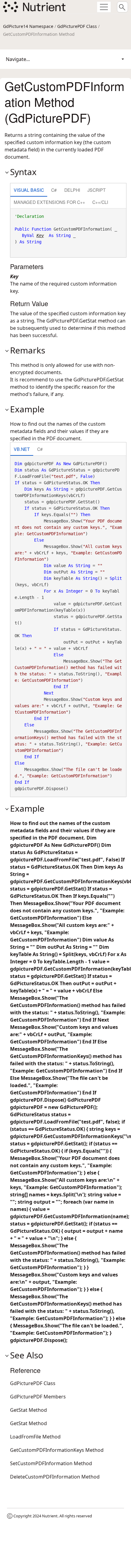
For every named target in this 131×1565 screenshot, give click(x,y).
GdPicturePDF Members (38, 1396)
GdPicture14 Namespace (28, 26)
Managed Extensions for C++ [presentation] (49, 202)
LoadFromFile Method (35, 1436)
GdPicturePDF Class (77, 26)
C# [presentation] (54, 190)
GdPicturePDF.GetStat (71, 320)
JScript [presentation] (96, 190)
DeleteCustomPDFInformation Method (55, 1476)
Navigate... (18, 59)
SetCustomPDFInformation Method (51, 1463)
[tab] (28, 190)
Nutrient (50, 1516)
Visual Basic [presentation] (29, 190)
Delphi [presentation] (72, 190)
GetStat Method (28, 1410)
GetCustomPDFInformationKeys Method (57, 1450)
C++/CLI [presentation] (100, 202)
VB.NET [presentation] (22, 449)
